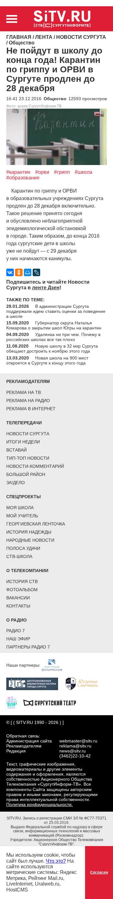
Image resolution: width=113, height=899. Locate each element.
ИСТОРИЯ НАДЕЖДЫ (28, 532)
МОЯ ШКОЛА (20, 507)
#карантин (18, 172)
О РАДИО (16, 620)
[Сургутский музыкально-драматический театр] (52, 702)
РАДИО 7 (15, 630)
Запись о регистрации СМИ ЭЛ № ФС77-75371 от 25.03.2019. (64, 820)
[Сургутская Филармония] (55, 664)
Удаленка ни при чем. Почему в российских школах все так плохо (53, 337)
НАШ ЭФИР (18, 638)
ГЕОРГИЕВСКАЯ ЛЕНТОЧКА (35, 523)
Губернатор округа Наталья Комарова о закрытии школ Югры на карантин (53, 325)
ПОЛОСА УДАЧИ (23, 548)
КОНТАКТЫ (18, 605)
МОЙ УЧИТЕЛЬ (22, 515)
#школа (83, 172)
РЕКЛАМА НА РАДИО (28, 400)
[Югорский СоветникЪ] (85, 683)
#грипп (62, 172)
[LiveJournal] (36, 272)
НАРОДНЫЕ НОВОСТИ (30, 540)
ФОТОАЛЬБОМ (22, 589)
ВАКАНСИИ (18, 597)
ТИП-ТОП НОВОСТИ (27, 458)
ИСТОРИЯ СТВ (22, 581)
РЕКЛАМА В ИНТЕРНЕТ (31, 408)
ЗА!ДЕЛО (15, 482)
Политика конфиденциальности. (39, 804)
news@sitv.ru (72, 750)
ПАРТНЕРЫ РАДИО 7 (28, 646)
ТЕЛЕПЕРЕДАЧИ (24, 422)
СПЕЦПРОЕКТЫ (23, 496)
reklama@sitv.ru (75, 745)
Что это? (56, 861)
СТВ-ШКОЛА (19, 556)
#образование (23, 177)
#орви (42, 172)
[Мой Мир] (27, 272)
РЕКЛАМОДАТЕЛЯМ (28, 381)
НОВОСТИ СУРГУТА (27, 433)
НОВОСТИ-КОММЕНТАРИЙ (35, 466)
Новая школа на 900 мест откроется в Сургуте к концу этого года (47, 360)
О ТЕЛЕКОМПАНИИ (27, 570)
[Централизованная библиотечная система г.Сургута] (35, 683)
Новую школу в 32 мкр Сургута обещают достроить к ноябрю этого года (52, 349)
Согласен (99, 872)
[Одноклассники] (19, 272)
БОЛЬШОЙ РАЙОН (25, 474)
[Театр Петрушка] (14, 702)
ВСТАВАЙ (16, 449)
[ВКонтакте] (10, 272)
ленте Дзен (46, 287)
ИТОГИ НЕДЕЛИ (23, 441)
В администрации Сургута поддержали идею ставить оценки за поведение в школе (55, 311)
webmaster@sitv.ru (78, 740)
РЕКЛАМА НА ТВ (23, 392)
